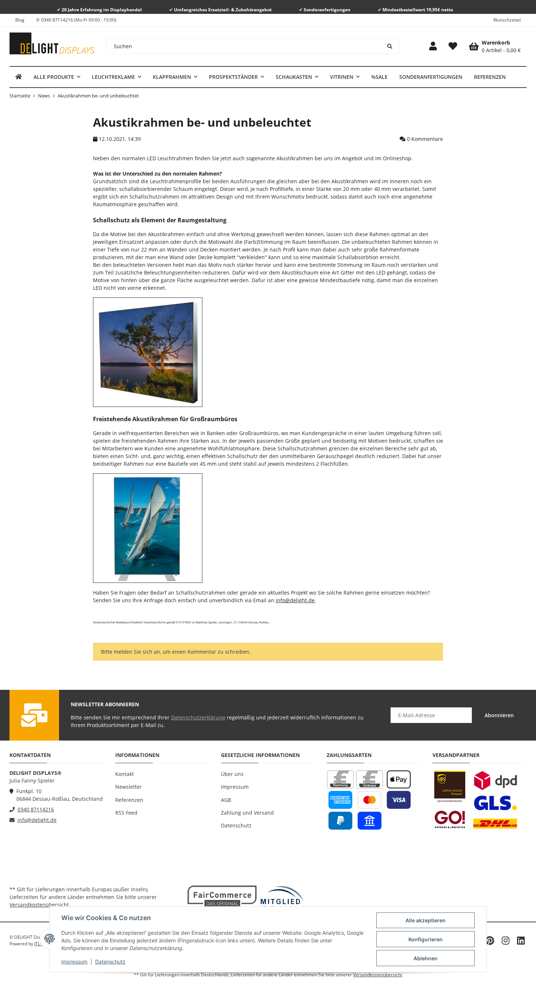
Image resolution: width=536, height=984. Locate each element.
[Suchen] (390, 46)
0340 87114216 (36, 809)
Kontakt (124, 773)
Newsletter (128, 786)
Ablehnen (425, 958)
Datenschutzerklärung (198, 717)
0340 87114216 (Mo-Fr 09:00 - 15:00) (78, 20)
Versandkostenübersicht (39, 904)
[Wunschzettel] (453, 46)
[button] (433, 46)
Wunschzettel (507, 20)
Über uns (232, 773)
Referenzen (129, 799)
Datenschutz (110, 961)
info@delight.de (295, 600)
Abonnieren (499, 715)
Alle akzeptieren (425, 920)
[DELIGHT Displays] (18, 77)
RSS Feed (126, 812)
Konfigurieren (425, 939)
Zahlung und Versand (247, 812)
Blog (19, 20)
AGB (226, 799)
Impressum (74, 961)
